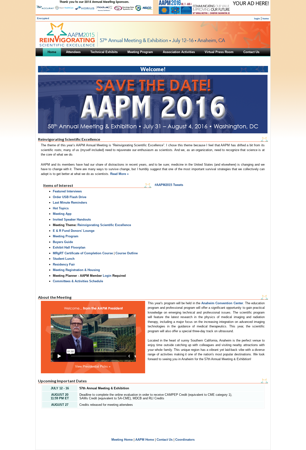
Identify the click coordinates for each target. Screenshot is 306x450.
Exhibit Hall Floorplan (69, 247)
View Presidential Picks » (92, 366)
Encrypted (43, 18)
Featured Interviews (67, 191)
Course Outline (126, 253)
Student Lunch (64, 258)
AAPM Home (144, 439)
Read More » (119, 174)
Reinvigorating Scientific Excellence (104, 225)
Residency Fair (64, 264)
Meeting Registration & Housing (76, 270)
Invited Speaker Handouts (72, 219)
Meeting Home (122, 439)
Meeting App (62, 214)
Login (107, 275)
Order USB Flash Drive (69, 197)
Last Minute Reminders (70, 202)
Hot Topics (61, 208)
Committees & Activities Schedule (78, 281)
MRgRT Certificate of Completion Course (83, 253)
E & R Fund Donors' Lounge (73, 231)
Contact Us (165, 439)
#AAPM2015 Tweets (169, 185)
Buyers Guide (63, 242)
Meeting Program (65, 236)
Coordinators (185, 439)
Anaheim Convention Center (222, 303)
